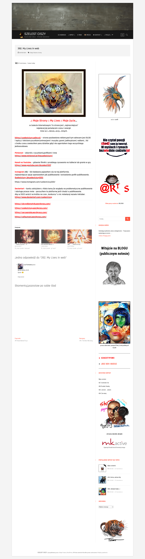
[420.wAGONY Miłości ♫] (53, 236)
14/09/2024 (111, 489)
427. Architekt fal (104, 380)
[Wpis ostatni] (102, 463)
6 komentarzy (119, 466)
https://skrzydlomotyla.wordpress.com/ (33, 203)
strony (40, 53)
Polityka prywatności (103, 550)
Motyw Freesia (62, 550)
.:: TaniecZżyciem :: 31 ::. (21, 244)
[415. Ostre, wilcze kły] (102, 475)
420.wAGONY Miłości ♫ (47, 244)
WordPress (69, 550)
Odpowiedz (21, 277)
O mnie (79, 35)
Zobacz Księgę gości (105, 233)
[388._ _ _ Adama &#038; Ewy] (79, 236)
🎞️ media (87, 35)
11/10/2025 (111, 478)
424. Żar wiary (102, 391)
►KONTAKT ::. (97, 35)
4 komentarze (119, 478)
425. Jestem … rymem (105, 387)
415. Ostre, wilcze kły (114, 475)
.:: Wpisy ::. (71, 35)
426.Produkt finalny (104, 384)
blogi (31, 53)
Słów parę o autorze (111, 203)
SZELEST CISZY (35, 34)
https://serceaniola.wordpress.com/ (31, 212)
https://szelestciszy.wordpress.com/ (31, 208)
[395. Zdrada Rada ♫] (102, 487)
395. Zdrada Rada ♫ (114, 487)
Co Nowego (62, 35)
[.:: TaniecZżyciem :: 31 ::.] (27, 236)
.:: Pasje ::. (107, 35)
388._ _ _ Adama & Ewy (73, 244)
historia (35, 53)
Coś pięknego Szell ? (105, 231)
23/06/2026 (111, 466)
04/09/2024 (22, 53)
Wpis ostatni (102, 377)
